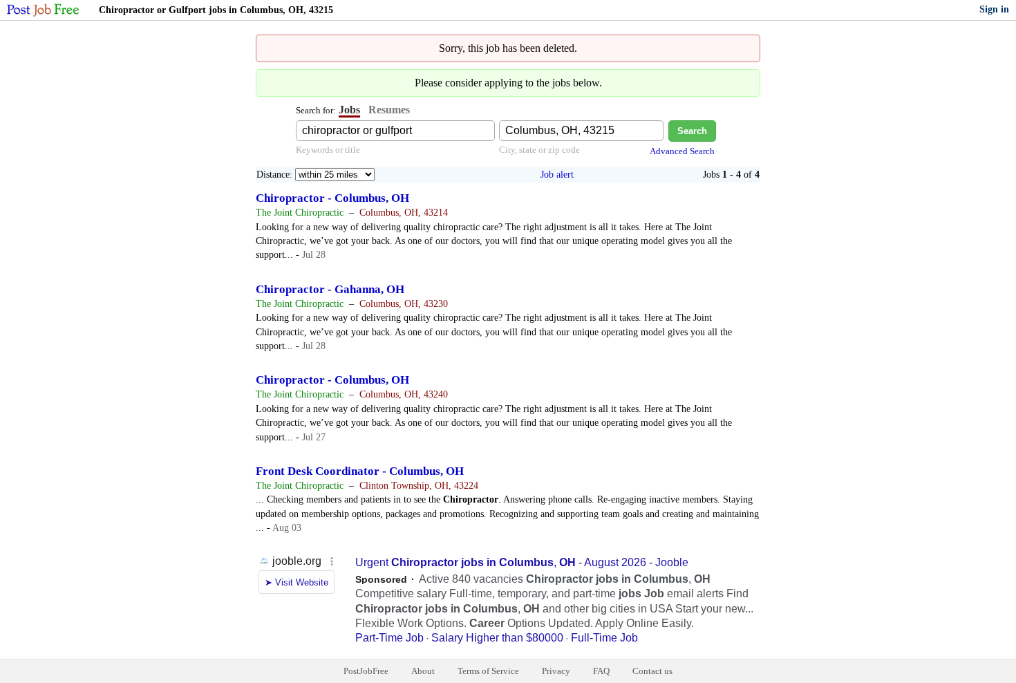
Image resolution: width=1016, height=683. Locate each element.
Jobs (349, 109)
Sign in (994, 9)
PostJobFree (366, 671)
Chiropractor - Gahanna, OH (330, 289)
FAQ (601, 671)
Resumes (389, 109)
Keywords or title (328, 149)
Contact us (652, 671)
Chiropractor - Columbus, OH (332, 198)
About (423, 671)
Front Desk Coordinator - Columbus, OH (360, 471)
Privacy (556, 671)
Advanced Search (682, 151)
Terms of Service (488, 671)
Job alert (557, 174)
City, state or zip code (539, 149)
